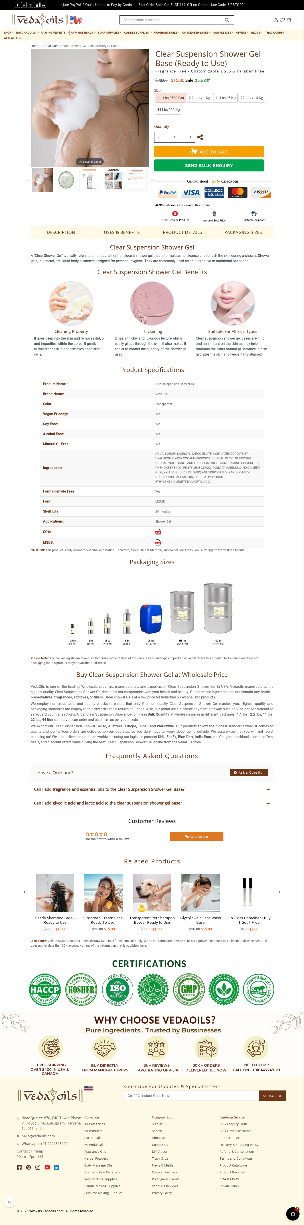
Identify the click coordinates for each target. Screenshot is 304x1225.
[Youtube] (37, 5)
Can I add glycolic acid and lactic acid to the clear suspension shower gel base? (108, 803)
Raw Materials (84, 32)
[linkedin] (43, 5)
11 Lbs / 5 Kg (225, 98)
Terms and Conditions (236, 1158)
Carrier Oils (92, 1138)
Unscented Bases (197, 32)
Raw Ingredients (55, 32)
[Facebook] (17, 5)
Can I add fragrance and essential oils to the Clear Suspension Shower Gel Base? (109, 789)
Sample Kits (224, 32)
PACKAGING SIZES (243, 232)
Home (35, 46)
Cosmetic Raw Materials (102, 1172)
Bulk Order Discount (235, 1131)
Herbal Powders (96, 1158)
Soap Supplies (110, 32)
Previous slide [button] (27, 180)
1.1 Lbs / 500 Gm (170, 98)
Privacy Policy (162, 1193)
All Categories (94, 1124)
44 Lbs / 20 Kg (168, 110)
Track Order (274, 32)
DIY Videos (160, 1151)
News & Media (163, 1165)
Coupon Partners (164, 1172)
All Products (93, 1131)
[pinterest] (24, 5)
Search (157, 1131)
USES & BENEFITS (122, 232)
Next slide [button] (152, 180)
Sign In (157, 1124)
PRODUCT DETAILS (182, 232)
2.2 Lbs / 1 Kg (199, 98)
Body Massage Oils (98, 1165)
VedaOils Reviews (165, 1186)
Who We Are (14, 38)
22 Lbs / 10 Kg (252, 98)
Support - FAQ (230, 1138)
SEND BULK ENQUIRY (209, 165)
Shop (9, 32)
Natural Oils (28, 32)
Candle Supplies (138, 32)
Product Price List (232, 1172)
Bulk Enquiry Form (233, 1124)
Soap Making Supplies (100, 1179)
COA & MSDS (229, 1179)
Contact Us (160, 1145)
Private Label (229, 1186)
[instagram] (30, 5)
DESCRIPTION (61, 232)
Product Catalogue (233, 1165)
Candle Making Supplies (102, 1186)
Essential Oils (94, 1145)
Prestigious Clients (166, 1179)
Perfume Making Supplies (103, 1193)
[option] (42, 180)
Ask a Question (251, 772)
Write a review (196, 837)
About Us (159, 1138)
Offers (243, 32)
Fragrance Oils (167, 32)
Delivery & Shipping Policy (239, 1145)
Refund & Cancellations (237, 1151)
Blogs (257, 32)
